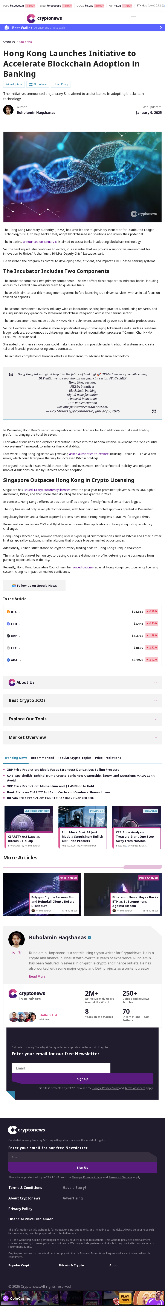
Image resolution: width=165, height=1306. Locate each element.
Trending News (16, 758)
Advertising (73, 1198)
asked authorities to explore (89, 454)
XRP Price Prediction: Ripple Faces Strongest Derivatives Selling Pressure (63, 770)
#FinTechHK (117, 378)
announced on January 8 (40, 242)
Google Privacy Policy (105, 1088)
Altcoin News (25, 41)
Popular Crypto (19, 1265)
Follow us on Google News (36, 585)
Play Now (125, 1298)
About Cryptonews (24, 1198)
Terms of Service (135, 1088)
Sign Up (82, 1079)
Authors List (48, 1015)
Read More (37, 976)
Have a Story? (74, 1187)
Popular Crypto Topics (75, 758)
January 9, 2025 (107, 411)
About (114, 1265)
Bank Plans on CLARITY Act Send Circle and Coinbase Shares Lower (58, 792)
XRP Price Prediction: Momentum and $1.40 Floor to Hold (50, 786)
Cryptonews (9, 41)
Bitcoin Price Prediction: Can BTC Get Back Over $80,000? (51, 798)
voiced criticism (83, 567)
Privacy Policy (20, 1208)
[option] (29, 827)
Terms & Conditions (25, 1187)
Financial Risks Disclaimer (30, 1219)
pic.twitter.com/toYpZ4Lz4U (88, 407)
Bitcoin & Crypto (71, 1265)
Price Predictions (108, 758)
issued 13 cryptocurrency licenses (47, 490)
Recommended (42, 758)
